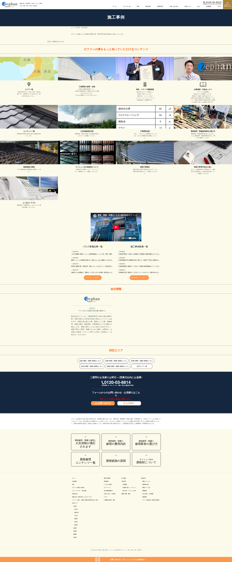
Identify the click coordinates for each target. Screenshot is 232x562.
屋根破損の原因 (116, 460)
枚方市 (76, 509)
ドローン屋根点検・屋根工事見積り (151, 500)
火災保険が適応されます (85, 443)
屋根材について (146, 461)
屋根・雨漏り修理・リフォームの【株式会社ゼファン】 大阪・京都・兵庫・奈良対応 (120, 550)
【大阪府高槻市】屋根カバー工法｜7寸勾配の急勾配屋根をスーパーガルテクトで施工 (142, 266)
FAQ (198, 6)
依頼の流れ (75, 493)
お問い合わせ (104, 403)
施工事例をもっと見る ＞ (139, 277)
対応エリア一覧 (142, 366)
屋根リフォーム (146, 481)
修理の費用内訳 (116, 442)
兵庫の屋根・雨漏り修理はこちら (142, 361)
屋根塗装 (144, 497)
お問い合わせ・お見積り (110, 493)
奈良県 (75, 537)
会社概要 (208, 6)
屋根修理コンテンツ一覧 (85, 461)
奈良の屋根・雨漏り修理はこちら (92, 366)
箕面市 (76, 525)
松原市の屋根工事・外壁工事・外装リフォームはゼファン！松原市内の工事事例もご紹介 (96, 266)
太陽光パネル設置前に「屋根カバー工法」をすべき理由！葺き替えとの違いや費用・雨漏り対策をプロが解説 (102, 272)
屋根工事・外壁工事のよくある (82, 497)
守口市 (76, 515)
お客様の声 (160, 6)
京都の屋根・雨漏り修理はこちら (116, 361)
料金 (138, 6)
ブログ (219, 6)
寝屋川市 (76, 512)
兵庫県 (75, 531)
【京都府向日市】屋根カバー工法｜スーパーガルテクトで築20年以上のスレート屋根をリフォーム (146, 272)
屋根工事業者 (107, 478)
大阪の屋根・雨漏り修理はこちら (90, 361)
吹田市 (76, 521)
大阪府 (75, 506)
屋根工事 (143, 478)
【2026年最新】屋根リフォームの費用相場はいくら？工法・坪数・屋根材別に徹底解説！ (96, 254)
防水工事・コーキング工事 (129, 490)
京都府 (75, 528)
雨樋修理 (144, 490)
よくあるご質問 (108, 484)
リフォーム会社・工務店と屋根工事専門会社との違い (85, 500)
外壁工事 (124, 481)
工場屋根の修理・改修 (109, 500)
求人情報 (124, 478)
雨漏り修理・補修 (126, 493)
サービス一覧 (126, 6)
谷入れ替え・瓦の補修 (147, 493)
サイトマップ (107, 487)
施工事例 (148, 6)
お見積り (130, 403)
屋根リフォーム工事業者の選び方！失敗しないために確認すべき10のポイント (93, 260)
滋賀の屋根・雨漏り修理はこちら (118, 366)
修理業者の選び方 (146, 442)
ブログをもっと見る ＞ (92, 277)
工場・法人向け (173, 6)
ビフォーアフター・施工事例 (79, 490)
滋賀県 (75, 534)
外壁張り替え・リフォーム (129, 487)
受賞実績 (106, 481)
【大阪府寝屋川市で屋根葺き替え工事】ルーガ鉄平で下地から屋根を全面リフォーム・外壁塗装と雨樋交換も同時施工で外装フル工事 (156, 260)
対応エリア (188, 6)
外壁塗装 (125, 484)
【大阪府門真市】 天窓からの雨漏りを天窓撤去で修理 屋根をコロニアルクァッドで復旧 (143, 254)
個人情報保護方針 (108, 490)
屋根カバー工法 (146, 487)
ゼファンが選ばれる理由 (78, 487)
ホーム (115, 6)
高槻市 (76, 518)
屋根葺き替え (145, 484)
